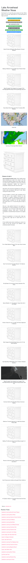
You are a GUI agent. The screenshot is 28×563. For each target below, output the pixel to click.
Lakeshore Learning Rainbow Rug (9, 557)
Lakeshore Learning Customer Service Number (11, 517)
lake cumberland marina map (14, 20)
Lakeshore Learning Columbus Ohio (9, 527)
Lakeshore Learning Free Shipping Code (10, 542)
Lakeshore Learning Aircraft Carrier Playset (10, 512)
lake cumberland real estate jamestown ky (14, 30)
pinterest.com (8, 506)
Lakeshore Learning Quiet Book (8, 522)
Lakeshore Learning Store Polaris (8, 552)
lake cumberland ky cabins (14, 28)
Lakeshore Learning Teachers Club (9, 529)
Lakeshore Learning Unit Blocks (8, 519)
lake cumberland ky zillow (14, 24)
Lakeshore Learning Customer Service (9, 544)
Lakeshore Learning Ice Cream (8, 559)
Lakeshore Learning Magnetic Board (9, 547)
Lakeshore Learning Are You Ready (9, 532)
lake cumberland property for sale (14, 32)
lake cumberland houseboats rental (14, 18)
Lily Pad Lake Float (5, 554)
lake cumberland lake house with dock (14, 22)
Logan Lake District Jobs (7, 549)
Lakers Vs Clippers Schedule (7, 537)
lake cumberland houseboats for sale (14, 26)
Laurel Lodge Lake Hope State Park (9, 534)
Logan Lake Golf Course (7, 539)
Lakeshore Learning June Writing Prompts (10, 524)
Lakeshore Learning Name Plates (8, 514)
